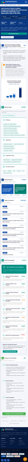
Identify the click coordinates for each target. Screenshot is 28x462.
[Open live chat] (25, 459)
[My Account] (5, 460)
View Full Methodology (9, 115)
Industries (6, 5)
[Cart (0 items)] (8, 460)
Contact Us (3, 446)
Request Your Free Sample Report (15, 413)
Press (11, 444)
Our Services (4, 442)
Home (2, 5)
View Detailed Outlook (13, 33)
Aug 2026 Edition (5, 47)
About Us (3, 440)
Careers (2, 444)
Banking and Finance (13, 5)
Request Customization (11, 351)
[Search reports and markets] (2, 460)
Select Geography (8, 37)
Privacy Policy (22, 444)
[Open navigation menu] (26, 2)
